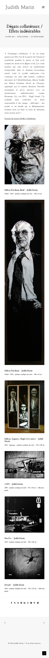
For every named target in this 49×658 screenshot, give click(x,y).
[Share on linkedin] (24, 602)
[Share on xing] (34, 602)
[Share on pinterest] (21, 602)
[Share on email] (37, 602)
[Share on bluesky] (31, 602)
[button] (43, 7)
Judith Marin (39, 36)
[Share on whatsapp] (27, 602)
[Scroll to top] (44, 653)
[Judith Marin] (20, 7)
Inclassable (23, 36)
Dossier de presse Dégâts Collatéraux (20, 119)
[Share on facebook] (11, 602)
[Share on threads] (17, 602)
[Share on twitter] (14, 602)
